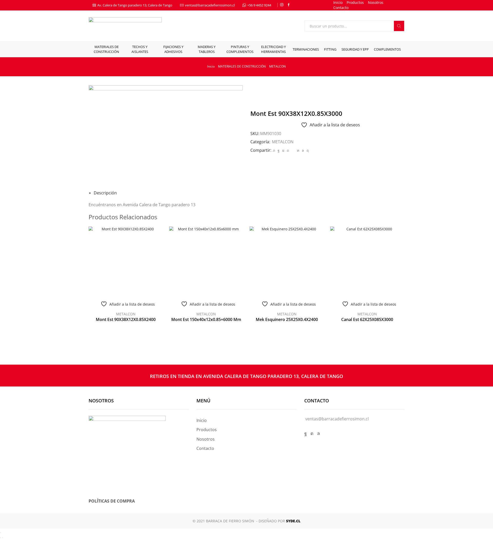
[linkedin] (298, 150)
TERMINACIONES (306, 49)
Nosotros (375, 2)
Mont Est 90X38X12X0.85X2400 (126, 319)
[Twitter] (273, 150)
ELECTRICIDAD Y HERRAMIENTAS (273, 49)
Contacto (340, 7)
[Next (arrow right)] (2, 537)
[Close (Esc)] (0, 532)
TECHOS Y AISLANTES (139, 49)
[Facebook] (288, 5)
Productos (355, 2)
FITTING (330, 49)
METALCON (277, 66)
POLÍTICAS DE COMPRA (112, 501)
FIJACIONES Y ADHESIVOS (173, 49)
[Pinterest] (288, 150)
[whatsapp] (302, 150)
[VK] (283, 150)
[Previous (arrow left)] (0, 537)
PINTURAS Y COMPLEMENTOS (239, 49)
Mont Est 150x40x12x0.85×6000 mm (206, 319)
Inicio (338, 2)
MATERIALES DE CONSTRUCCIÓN (106, 49)
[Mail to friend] (293, 150)
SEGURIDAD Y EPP (355, 49)
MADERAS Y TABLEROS (206, 49)
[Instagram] (281, 5)
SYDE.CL (293, 520)
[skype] (307, 150)
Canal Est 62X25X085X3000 (367, 319)
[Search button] (399, 26)
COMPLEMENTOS (387, 49)
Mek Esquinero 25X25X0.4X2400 (287, 319)
